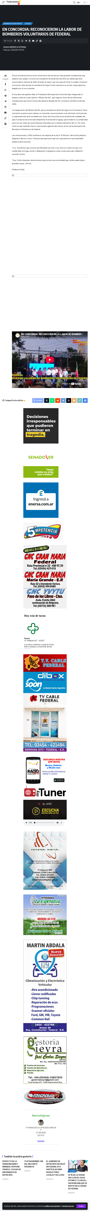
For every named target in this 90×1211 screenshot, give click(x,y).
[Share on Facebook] (15, 41)
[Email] (33, 41)
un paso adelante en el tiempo (14, 47)
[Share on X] (18, 41)
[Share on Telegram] (26, 41)
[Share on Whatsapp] (22, 41)
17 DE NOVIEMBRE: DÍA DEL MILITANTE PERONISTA (33, 1164)
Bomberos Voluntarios (13, 23)
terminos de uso (68, 1206)
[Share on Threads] (29, 41)
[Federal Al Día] (13, 2)
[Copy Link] (36, 41)
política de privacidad (52, 1206)
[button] (81, 1206)
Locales (28, 23)
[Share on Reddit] (5, 95)
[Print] (40, 41)
